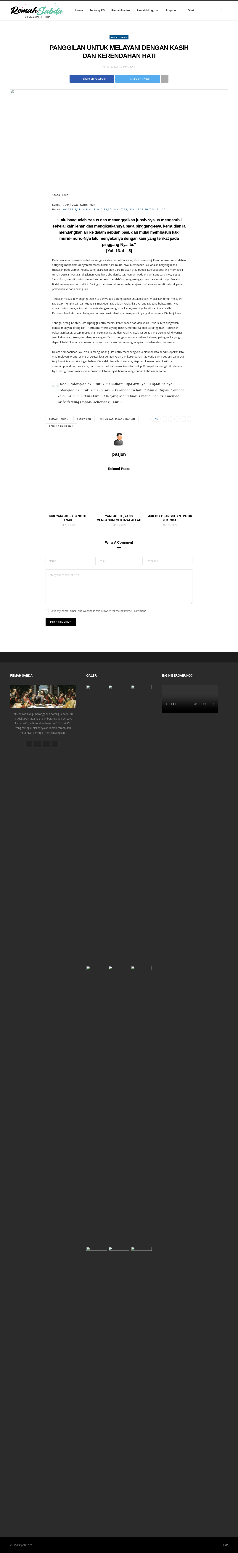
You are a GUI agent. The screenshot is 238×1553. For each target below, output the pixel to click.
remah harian (58, 418)
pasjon (119, 454)
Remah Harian (120, 10)
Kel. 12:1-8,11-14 (73, 209)
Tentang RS (97, 10)
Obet (191, 10)
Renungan (84, 418)
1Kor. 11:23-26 (138, 209)
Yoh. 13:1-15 (157, 209)
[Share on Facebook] (164, 419)
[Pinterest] (177, 419)
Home (79, 10)
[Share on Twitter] (170, 419)
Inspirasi (171, 10)
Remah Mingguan (147, 10)
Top (225, 1544)
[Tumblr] (189, 419)
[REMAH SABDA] (37, 10)
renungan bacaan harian (117, 418)
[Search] (224, 10)
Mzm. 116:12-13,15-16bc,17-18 (106, 209)
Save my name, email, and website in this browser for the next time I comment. (98, 611)
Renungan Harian (61, 426)
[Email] (183, 419)
